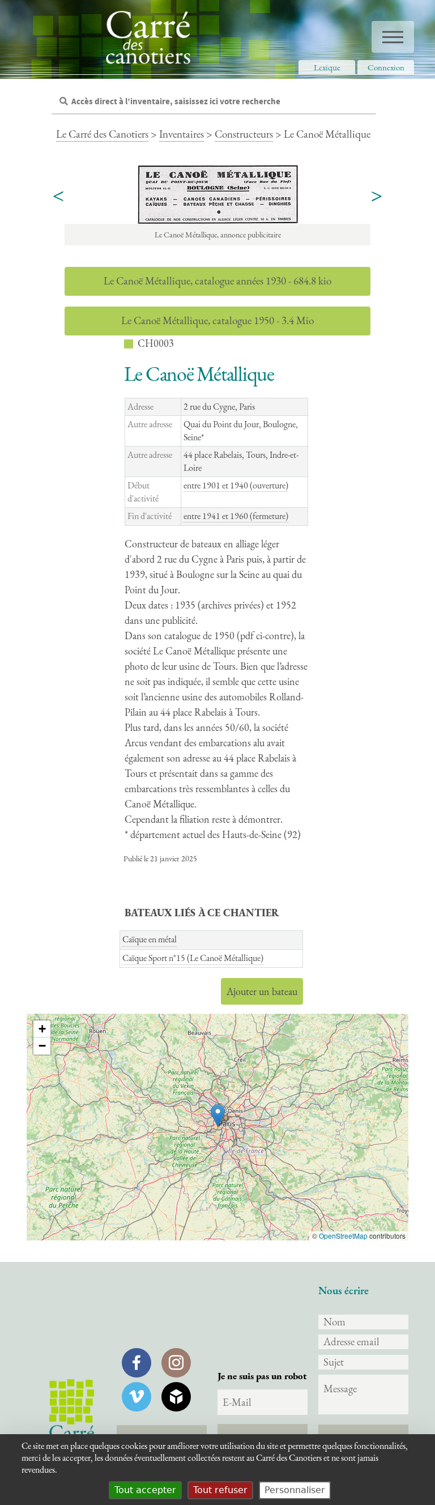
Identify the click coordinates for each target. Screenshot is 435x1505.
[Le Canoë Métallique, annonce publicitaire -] (217, 194)
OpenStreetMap (343, 1235)
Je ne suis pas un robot (262, 1376)
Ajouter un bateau (262, 991)
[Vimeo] (136, 1397)
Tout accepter (145, 1490)
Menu (393, 37)
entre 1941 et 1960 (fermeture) (236, 516)
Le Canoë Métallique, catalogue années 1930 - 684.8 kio (217, 281)
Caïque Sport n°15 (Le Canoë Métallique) (192, 958)
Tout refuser (220, 1490)
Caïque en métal (149, 939)
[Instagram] (176, 1363)
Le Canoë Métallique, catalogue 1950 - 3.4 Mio (217, 320)
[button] (218, 1115)
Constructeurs (244, 134)
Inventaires (181, 134)
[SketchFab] (176, 1397)
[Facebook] (136, 1363)
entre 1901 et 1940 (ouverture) (236, 485)
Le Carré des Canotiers (102, 134)
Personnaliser (295, 1490)
